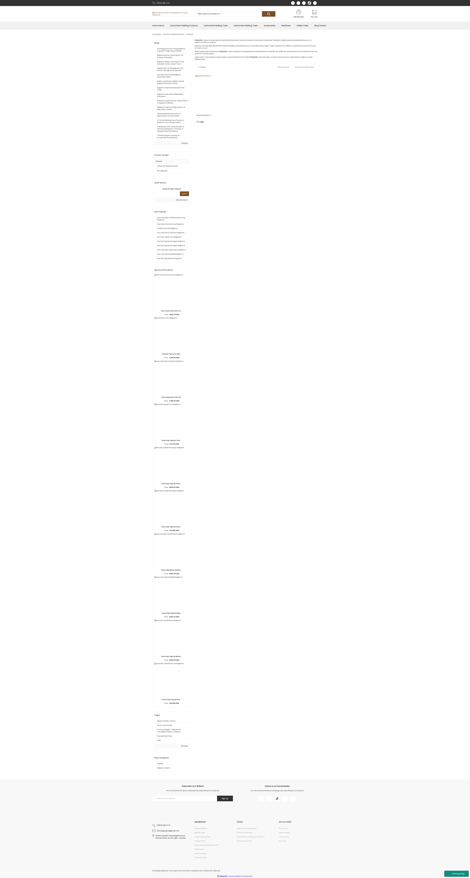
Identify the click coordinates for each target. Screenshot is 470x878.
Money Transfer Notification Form (207, 845)
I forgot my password (203, 837)
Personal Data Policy (244, 841)
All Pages (184, 746)
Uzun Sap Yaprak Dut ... (171, 699)
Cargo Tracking (200, 853)
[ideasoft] (222, 876)
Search (184, 194)
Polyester (190, 34)
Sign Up (225, 798)
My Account (283, 828)
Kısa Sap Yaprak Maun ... (171, 656)
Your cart (282, 841)
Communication (201, 858)
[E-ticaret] (235, 876)
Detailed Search (182, 200)
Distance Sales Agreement (247, 828)
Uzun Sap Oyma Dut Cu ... (171, 311)
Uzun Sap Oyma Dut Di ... (171, 397)
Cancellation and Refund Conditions (251, 837)
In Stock (202, 67)
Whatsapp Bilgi (458, 873)
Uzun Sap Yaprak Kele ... (172, 613)
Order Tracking (284, 833)
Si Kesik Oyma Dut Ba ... (171, 354)
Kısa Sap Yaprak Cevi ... (172, 440)
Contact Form (200, 841)
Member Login (200, 833)
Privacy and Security (244, 833)
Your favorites (284, 837)
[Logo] (171, 14)
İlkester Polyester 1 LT (204, 115)
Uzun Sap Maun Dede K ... (171, 570)
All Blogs (184, 143)
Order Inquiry (199, 849)
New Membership (201, 828)
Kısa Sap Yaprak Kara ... (172, 483)
